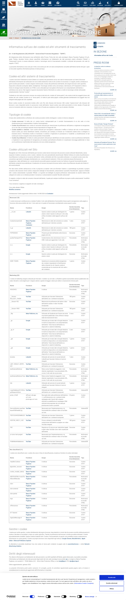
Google (28, 245)
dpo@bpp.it (62, 561)
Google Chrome (66, 538)
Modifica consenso (14, 189)
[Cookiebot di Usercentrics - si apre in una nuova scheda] (11, 596)
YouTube (28, 296)
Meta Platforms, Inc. (32, 313)
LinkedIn (28, 212)
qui (67, 559)
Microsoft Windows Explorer (22, 540)
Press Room (101, 62)
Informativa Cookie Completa (84, 583)
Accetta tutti (111, 577)
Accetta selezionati (111, 583)
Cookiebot (50, 193)
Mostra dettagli (89, 596)
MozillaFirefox (76, 538)
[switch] (48, 596)
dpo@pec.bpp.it (74, 561)
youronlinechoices (73, 544)
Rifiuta (112, 588)
